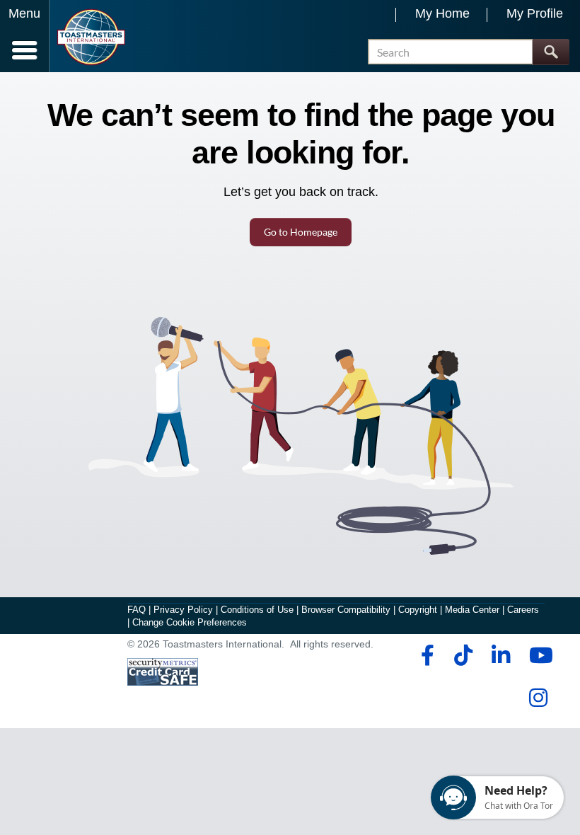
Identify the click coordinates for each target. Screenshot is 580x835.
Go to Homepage (300, 232)
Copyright (417, 609)
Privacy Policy (183, 609)
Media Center (472, 609)
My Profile (534, 13)
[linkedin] (500, 655)
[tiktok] (463, 655)
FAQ (136, 609)
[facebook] (425, 655)
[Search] (550, 52)
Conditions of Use (257, 609)
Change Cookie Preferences (189, 622)
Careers (523, 609)
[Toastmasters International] (91, 37)
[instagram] (538, 697)
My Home (442, 13)
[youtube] (538, 655)
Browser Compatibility (345, 609)
